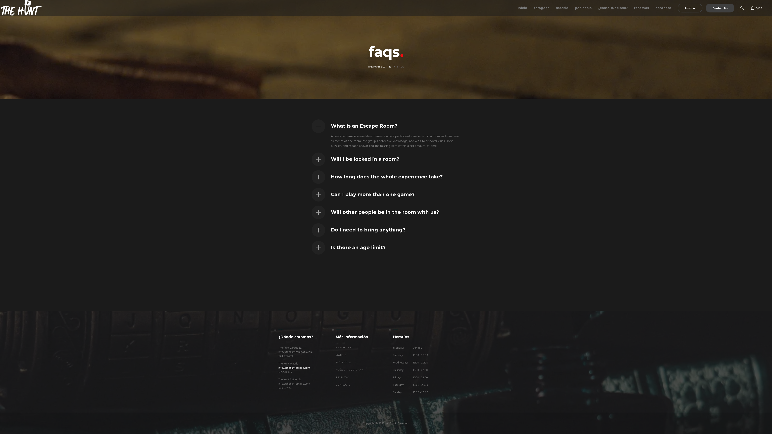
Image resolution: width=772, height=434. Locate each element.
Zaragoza (541, 8)
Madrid (562, 8)
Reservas (641, 8)
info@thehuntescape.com (294, 368)
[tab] (386, 126)
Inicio (522, 8)
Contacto (663, 8)
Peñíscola (583, 8)
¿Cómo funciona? (613, 8)
